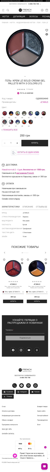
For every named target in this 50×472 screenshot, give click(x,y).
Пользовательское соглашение (10, 458)
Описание (27, 207)
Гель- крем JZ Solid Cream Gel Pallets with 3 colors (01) (13, 286)
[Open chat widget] (44, 466)
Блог (38, 424)
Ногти (5, 17)
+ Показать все (9, 130)
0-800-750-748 (33, 4)
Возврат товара (42, 406)
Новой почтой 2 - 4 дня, (23, 170)
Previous (4, 252)
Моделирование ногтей (26, 22)
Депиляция (19, 17)
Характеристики (11, 207)
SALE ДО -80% (7, 429)
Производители (42, 420)
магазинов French (25, 173)
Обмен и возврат (7, 420)
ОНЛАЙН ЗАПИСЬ (8, 433)
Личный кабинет (42, 415)
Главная (5, 22)
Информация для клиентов (11, 415)
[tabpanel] (25, 50)
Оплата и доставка (8, 411)
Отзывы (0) (41, 207)
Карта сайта (41, 411)
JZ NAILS (44, 102)
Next (45, 252)
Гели (38, 22)
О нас (4, 406)
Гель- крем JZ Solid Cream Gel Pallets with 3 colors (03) (36, 286)
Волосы (33, 17)
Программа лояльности (10, 424)
